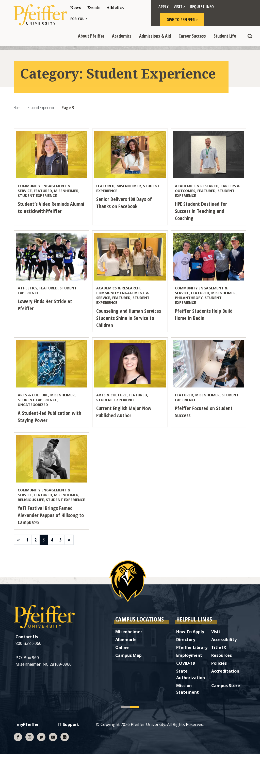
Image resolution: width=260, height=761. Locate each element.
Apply (163, 6)
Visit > (179, 6)
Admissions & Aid (155, 36)
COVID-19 (185, 663)
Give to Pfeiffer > (182, 19)
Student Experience (37, 195)
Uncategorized (33, 404)
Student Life (225, 36)
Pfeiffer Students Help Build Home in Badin (204, 314)
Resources (221, 655)
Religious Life (31, 499)
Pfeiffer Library (191, 647)
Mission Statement (187, 689)
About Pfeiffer (91, 36)
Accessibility (224, 639)
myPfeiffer (28, 724)
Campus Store (225, 685)
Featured (43, 190)
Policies (219, 663)
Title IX (218, 647)
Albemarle (126, 639)
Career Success (192, 36)
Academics (122, 36)
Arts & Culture (33, 395)
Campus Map (128, 655)
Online (122, 647)
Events (94, 7)
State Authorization (190, 674)
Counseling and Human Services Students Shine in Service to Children (128, 318)
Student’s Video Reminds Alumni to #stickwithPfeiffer (51, 207)
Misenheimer (66, 190)
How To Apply (190, 631)
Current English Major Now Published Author (123, 412)
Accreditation (225, 671)
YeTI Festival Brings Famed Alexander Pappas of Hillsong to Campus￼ (51, 515)
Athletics (115, 7)
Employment (189, 655)
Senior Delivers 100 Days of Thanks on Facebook (124, 203)
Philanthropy (189, 297)
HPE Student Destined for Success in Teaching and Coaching (201, 211)
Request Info (202, 6)
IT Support (68, 724)
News (75, 7)
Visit (215, 631)
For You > (78, 18)
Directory (185, 639)
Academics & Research (196, 185)
